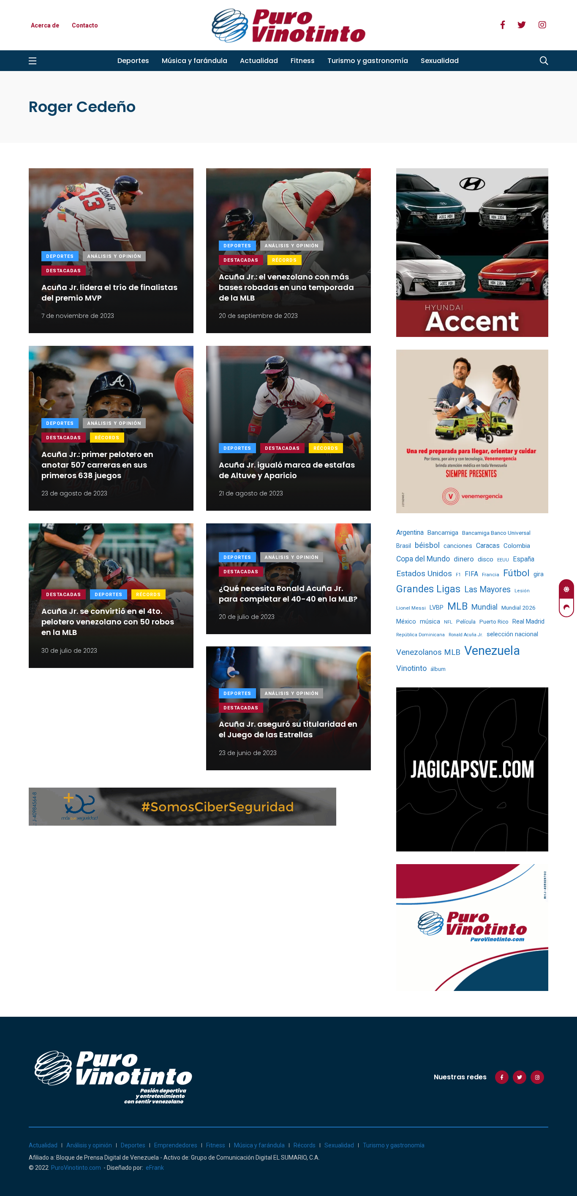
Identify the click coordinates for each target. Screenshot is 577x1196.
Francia (490, 574)
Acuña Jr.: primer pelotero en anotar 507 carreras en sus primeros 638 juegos (97, 465)
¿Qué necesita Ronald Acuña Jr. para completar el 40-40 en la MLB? (288, 593)
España (523, 559)
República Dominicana (420, 635)
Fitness (303, 61)
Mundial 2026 (518, 607)
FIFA (471, 574)
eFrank (155, 1167)
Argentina (410, 532)
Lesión (522, 591)
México (406, 621)
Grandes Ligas (428, 589)
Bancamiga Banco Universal (496, 532)
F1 (458, 574)
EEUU (503, 560)
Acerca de (45, 25)
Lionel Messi (411, 608)
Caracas (488, 546)
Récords (284, 260)
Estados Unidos (424, 573)
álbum (438, 669)
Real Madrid (528, 621)
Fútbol (516, 573)
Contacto (85, 25)
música (430, 621)
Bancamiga (442, 532)
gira (538, 574)
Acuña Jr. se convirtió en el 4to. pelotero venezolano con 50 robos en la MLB (107, 622)
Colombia (517, 546)
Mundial (484, 606)
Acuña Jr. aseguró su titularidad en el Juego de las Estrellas (288, 729)
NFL (448, 622)
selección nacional (512, 634)
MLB (457, 606)
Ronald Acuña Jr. (466, 635)
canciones (458, 546)
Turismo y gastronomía (367, 61)
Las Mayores (487, 589)
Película (466, 622)
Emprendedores (175, 1145)
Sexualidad (440, 61)
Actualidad (259, 61)
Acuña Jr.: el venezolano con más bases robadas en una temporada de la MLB (286, 287)
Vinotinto (411, 668)
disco (485, 559)
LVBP (437, 607)
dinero (464, 559)
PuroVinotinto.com (76, 1167)
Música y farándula (194, 61)
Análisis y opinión (114, 256)
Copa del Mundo (423, 559)
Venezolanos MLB (428, 652)
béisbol (427, 545)
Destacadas (63, 271)
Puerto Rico (494, 622)
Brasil (403, 545)
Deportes (133, 61)
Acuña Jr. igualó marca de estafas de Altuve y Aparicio (287, 470)
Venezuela (492, 650)
